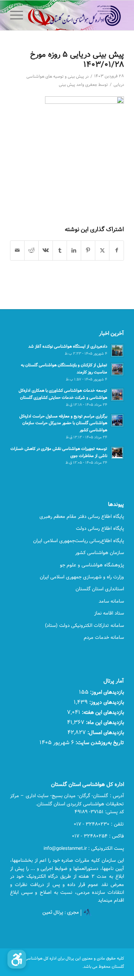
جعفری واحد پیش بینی (78, 84)
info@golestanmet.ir (65, 848)
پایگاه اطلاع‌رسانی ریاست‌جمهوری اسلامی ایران (78, 541)
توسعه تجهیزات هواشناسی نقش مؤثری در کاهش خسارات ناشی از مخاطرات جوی (58, 452)
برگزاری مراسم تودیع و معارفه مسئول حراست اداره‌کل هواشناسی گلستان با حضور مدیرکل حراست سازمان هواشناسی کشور (63, 423)
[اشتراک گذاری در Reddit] (31, 250)
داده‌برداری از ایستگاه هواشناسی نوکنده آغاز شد (67, 346)
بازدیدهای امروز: (106, 692)
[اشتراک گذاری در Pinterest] (88, 250)
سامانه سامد (111, 601)
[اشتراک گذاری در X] (102, 250)
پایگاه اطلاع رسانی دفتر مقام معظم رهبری (81, 516)
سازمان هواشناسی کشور (99, 552)
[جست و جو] (36, 15)
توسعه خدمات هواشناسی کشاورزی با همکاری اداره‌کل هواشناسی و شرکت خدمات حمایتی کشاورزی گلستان (63, 394)
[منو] (19, 15)
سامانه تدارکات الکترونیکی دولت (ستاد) (84, 625)
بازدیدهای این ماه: (104, 722)
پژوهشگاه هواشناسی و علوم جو (92, 565)
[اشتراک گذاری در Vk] (45, 250)
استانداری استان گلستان (100, 589)
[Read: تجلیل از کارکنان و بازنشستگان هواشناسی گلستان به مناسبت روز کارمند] (117, 369)
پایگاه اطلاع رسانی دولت (100, 528)
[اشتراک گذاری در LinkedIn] (74, 250)
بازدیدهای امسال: (105, 732)
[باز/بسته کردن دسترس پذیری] (16, 959)
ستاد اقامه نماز (109, 613)
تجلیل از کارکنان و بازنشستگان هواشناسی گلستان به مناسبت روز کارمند (64, 368)
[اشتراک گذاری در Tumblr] (60, 250)
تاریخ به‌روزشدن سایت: (99, 742)
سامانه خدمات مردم (104, 637)
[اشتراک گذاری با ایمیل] (17, 250)
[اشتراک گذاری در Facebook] (116, 250)
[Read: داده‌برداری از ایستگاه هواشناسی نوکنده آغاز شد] (117, 350)
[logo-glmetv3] (78, 15)
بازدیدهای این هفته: (102, 712)
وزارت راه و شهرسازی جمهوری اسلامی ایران (82, 577)
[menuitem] (36, 15)
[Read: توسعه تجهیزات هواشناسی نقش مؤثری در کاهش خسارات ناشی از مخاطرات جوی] (117, 453)
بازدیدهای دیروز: (106, 702)
